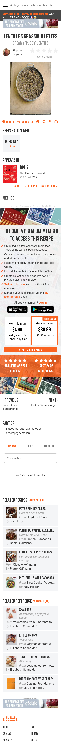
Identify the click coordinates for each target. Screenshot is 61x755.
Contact (8, 733)
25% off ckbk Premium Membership (25, 14)
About (18, 186)
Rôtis (24, 167)
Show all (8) (36, 500)
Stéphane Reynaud (18, 52)
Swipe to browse (14, 284)
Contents (51, 186)
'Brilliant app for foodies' (15, 368)
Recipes (33, 186)
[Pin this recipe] (50, 122)
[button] (11, 5)
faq (32, 727)
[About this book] (10, 166)
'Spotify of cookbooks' (45, 368)
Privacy (7, 740)
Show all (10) (41, 601)
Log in (43, 302)
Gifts (33, 740)
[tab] (12, 446)
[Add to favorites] (44, 122)
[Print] (38, 122)
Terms (34, 733)
